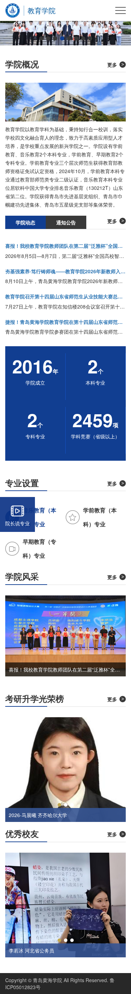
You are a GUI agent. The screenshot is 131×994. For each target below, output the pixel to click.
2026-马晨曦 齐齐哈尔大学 (38, 814)
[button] (41, 38)
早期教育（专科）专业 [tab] (39, 548)
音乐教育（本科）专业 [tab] (39, 517)
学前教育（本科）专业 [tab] (100, 517)
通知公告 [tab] (66, 222)
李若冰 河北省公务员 (31, 950)
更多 (112, 64)
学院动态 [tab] (25, 222)
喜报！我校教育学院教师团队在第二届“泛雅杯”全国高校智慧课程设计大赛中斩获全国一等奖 (65, 669)
